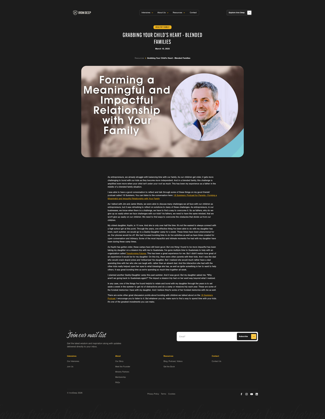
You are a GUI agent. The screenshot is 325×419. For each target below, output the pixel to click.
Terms (163, 394)
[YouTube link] (251, 394)
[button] (147, 12)
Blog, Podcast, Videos (173, 361)
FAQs (117, 382)
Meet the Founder (122, 366)
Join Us (70, 366)
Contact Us (216, 361)
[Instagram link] (246, 394)
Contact (193, 12)
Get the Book (169, 366)
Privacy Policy (153, 394)
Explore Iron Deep (237, 13)
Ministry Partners (122, 372)
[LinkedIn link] (256, 394)
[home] (93, 12)
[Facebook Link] (241, 394)
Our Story (119, 361)
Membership (120, 377)
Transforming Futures (136, 253)
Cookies (171, 394)
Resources (139, 58)
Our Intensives (73, 361)
